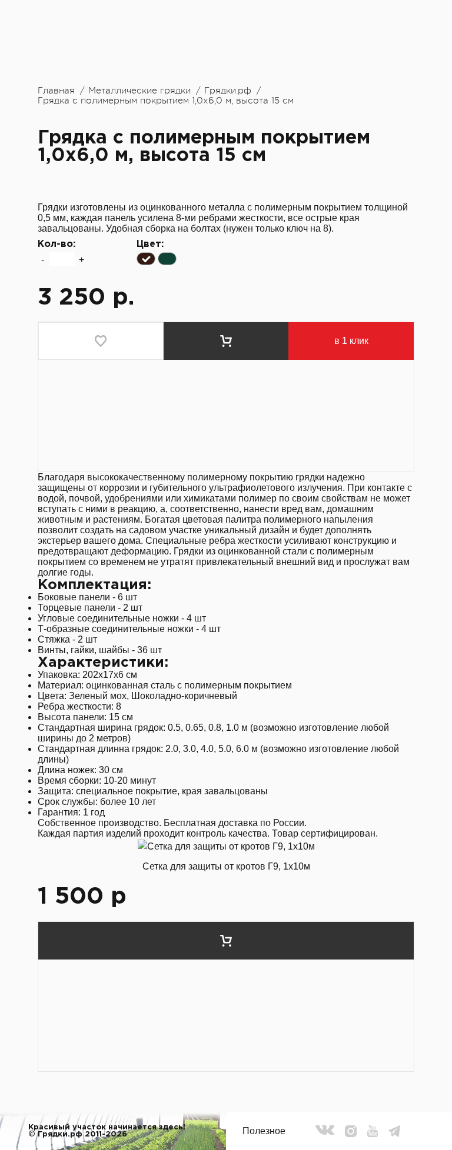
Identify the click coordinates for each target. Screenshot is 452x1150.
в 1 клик (351, 341)
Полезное (263, 1131)
